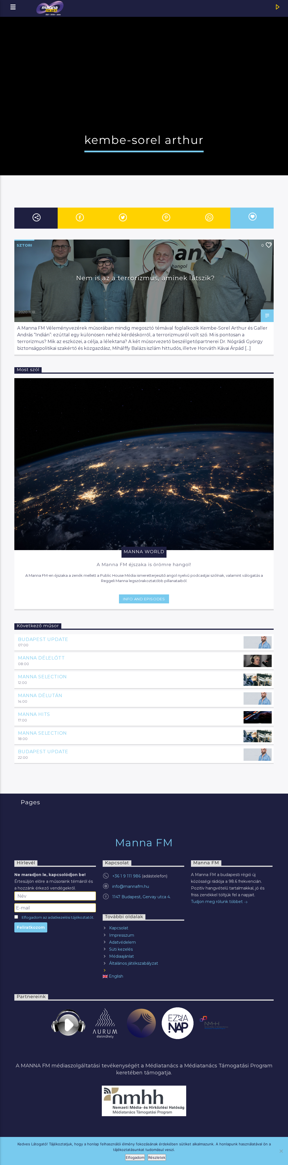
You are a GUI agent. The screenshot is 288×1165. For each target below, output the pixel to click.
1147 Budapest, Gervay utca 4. (141, 896)
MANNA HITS (34, 714)
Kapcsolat (118, 927)
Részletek (156, 1157)
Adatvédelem (122, 942)
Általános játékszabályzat (133, 963)
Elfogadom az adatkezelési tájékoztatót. (58, 917)
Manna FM (144, 842)
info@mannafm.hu (130, 886)
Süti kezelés (121, 949)
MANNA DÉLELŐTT (41, 658)
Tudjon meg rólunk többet (217, 901)
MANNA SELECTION (42, 676)
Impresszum (121, 935)
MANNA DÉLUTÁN (40, 695)
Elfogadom (135, 1157)
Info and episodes (144, 599)
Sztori (24, 245)
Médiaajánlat (121, 956)
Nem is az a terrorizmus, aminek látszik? (145, 278)
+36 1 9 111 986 (126, 876)
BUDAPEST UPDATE (43, 639)
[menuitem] (143, 976)
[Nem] (281, 1151)
